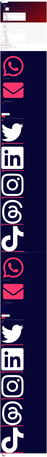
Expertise (5, 15)
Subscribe (3, 116)
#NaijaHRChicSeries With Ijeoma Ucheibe (7, 106)
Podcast (6, 16)
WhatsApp (3, 455)
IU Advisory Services (4, 110)
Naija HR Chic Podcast (4, 104)
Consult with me (3, 108)
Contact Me (6, 20)
